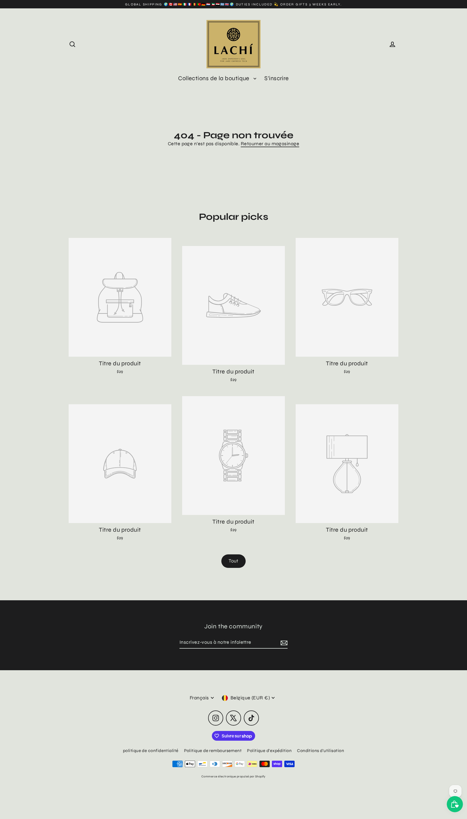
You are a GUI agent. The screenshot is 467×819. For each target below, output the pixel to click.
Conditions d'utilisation (320, 750)
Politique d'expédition (269, 750)
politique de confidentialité (151, 750)
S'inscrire (276, 78)
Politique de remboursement (213, 750)
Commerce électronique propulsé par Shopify (233, 776)
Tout (233, 561)
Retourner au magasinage (270, 144)
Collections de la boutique (214, 78)
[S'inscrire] (283, 642)
